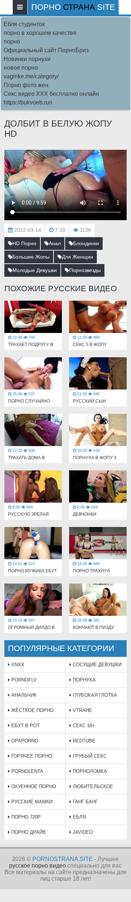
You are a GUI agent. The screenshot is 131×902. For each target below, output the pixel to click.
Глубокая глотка (94, 695)
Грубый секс (89, 756)
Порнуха (83, 680)
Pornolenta (26, 771)
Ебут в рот (25, 725)
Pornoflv (23, 680)
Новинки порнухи (27, 59)
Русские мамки (31, 801)
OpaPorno (24, 741)
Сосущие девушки (96, 664)
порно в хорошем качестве (40, 33)
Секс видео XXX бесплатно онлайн (51, 94)
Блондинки (86, 243)
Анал (55, 243)
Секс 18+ (83, 725)
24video (82, 832)
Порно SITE (73, 7)
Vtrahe (81, 710)
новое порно (21, 68)
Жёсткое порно (31, 710)
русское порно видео (37, 865)
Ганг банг (84, 801)
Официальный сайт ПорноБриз (46, 50)
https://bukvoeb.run (28, 102)
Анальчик (23, 695)
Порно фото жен (26, 85)
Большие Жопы (30, 257)
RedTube (83, 741)
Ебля (78, 817)
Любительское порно (91, 789)
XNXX (17, 664)
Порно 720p (25, 817)
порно (12, 41)
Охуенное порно (33, 786)
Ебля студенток (24, 24)
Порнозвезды (85, 270)
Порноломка (89, 771)
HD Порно (24, 243)
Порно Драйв (28, 832)
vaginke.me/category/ (31, 76)
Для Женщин (77, 257)
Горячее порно (31, 756)
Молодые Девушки (34, 270)
